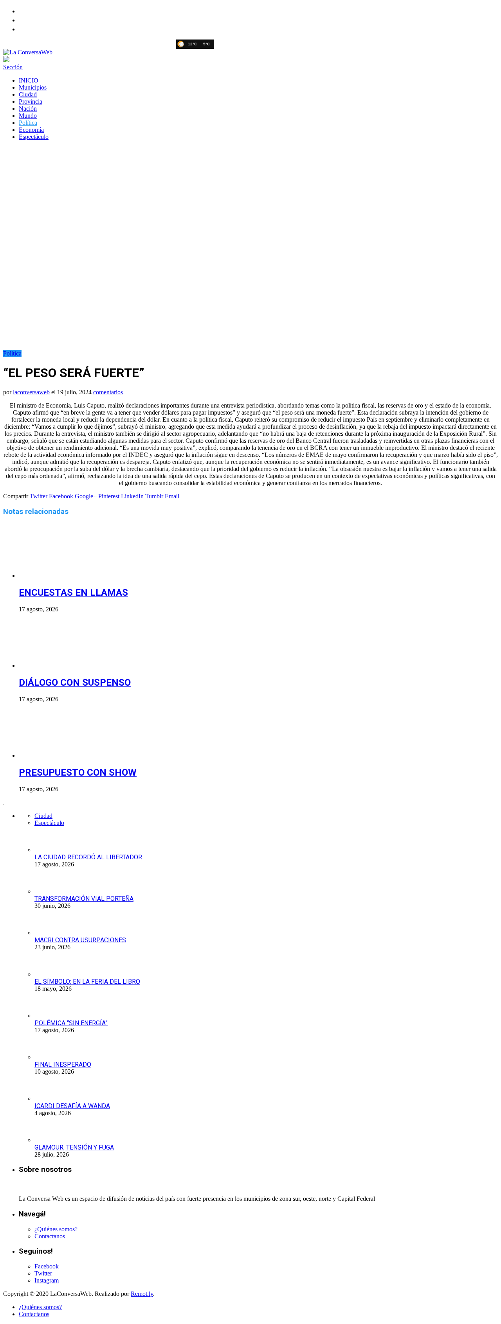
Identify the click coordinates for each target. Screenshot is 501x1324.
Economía (31, 129)
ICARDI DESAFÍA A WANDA (72, 1106)
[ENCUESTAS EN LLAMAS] (61, 575)
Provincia (30, 101)
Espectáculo (34, 136)
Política (28, 122)
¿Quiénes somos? (55, 1229)
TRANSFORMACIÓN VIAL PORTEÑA (83, 898)
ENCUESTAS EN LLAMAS (73, 592)
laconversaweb (31, 392)
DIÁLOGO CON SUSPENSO (75, 682)
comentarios (108, 392)
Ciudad (28, 94)
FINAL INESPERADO (62, 1064)
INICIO (28, 80)
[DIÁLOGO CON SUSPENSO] (61, 665)
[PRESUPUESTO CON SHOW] (61, 755)
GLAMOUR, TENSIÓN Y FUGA (74, 1147)
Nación (28, 108)
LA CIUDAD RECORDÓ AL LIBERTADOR (88, 857)
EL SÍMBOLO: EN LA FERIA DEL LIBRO (87, 981)
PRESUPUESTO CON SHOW (78, 772)
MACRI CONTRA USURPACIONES (80, 940)
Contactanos (49, 1236)
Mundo (28, 115)
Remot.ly (142, 1293)
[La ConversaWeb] (27, 52)
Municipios (33, 87)
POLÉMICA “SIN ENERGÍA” (71, 1023)
